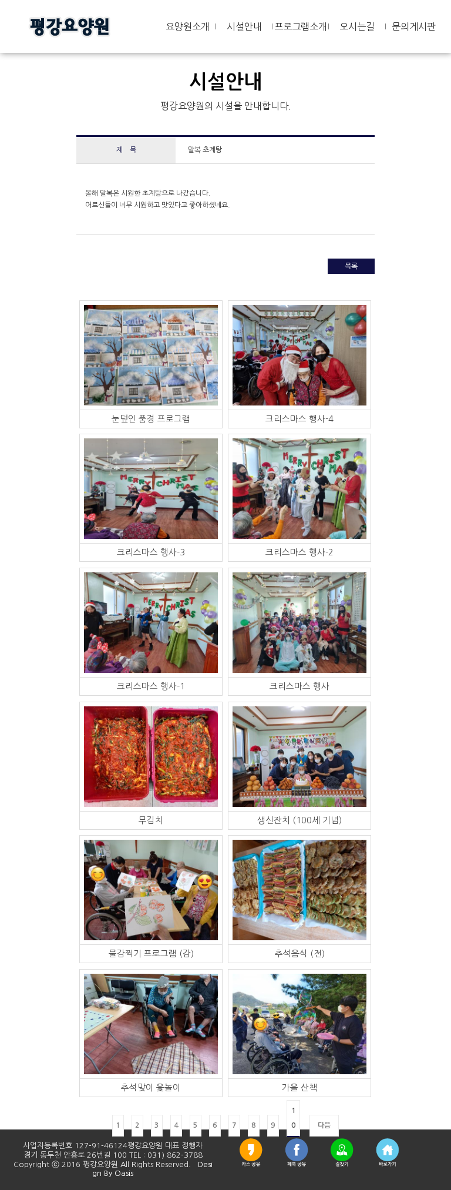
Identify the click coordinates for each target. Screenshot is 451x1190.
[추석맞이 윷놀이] (151, 1023)
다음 (324, 1125)
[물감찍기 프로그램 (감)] (151, 889)
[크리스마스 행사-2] (299, 488)
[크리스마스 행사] (299, 622)
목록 (351, 266)
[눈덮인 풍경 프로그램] (151, 354)
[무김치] (151, 756)
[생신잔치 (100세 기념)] (299, 756)
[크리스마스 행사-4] (299, 354)
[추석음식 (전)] (299, 889)
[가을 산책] (299, 1023)
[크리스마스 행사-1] (151, 622)
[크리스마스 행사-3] (151, 488)
